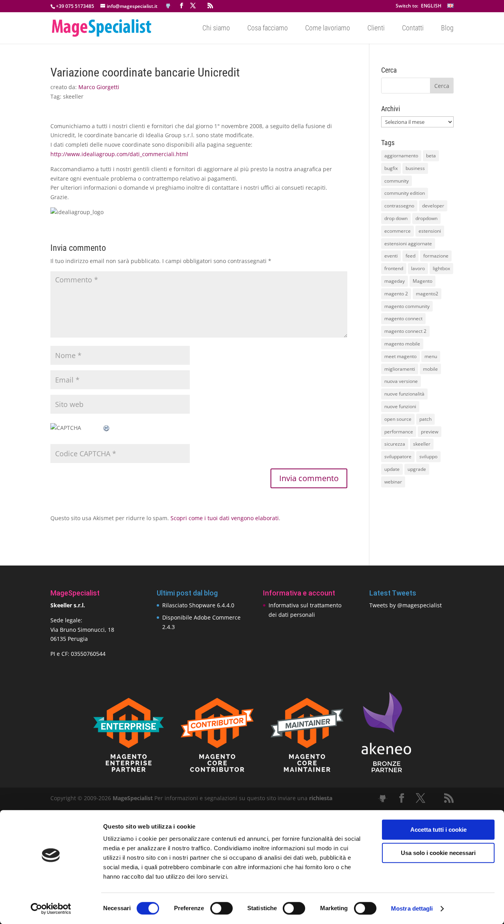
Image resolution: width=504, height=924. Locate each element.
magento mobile (402, 343)
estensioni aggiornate (408, 243)
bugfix (391, 168)
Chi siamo (216, 28)
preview (429, 431)
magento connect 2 (405, 331)
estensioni (430, 231)
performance (398, 431)
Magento (422, 281)
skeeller (73, 96)
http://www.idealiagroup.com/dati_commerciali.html (119, 154)
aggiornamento (401, 155)
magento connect (403, 318)
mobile (430, 369)
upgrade (417, 469)
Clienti (376, 28)
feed (410, 255)
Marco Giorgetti (98, 87)
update (392, 469)
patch (425, 419)
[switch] (221, 908)
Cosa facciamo (267, 28)
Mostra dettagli (412, 908)
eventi (391, 255)
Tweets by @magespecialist (405, 605)
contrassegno (399, 205)
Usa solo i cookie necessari (438, 852)
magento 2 (396, 293)
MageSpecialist (133, 798)
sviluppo (428, 456)
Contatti (413, 28)
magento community (407, 306)
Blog (447, 28)
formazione (435, 255)
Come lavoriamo (327, 28)
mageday (394, 281)
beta (431, 155)
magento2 (427, 293)
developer (433, 205)
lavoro (418, 268)
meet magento (400, 356)
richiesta (320, 798)
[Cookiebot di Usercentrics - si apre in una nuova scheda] (51, 909)
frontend (393, 268)
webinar (393, 481)
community (396, 180)
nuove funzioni (400, 406)
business (415, 168)
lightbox (441, 268)
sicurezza (394, 444)
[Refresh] (106, 427)
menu (430, 356)
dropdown (426, 218)
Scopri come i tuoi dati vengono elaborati (224, 518)
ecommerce (397, 231)
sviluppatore (397, 456)
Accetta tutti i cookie (438, 829)
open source (397, 419)
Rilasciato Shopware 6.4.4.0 (198, 605)
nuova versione (401, 381)
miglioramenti (399, 369)
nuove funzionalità (404, 393)
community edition (404, 193)
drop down (396, 218)
